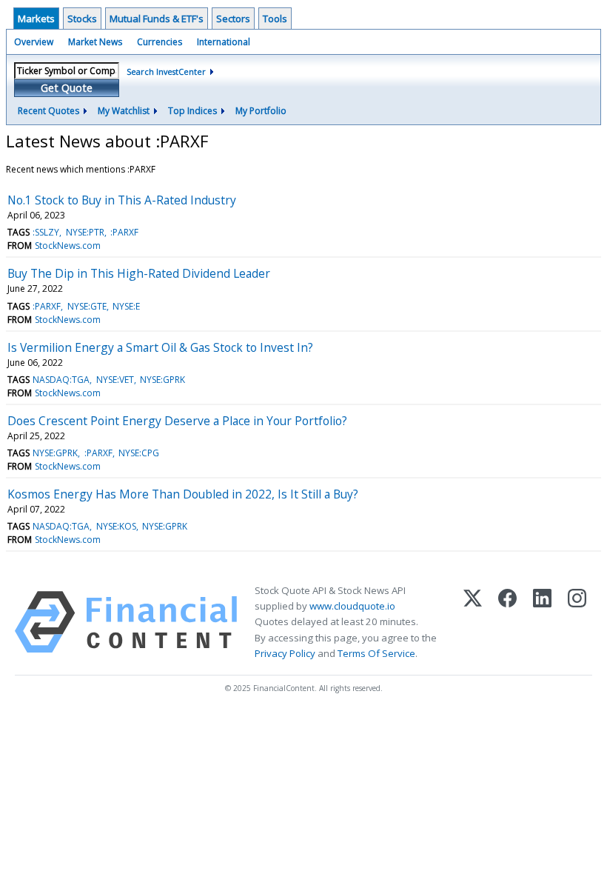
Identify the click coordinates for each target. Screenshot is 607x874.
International (223, 42)
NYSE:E (126, 306)
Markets (36, 18)
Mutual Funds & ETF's (157, 18)
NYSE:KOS (116, 526)
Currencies (159, 42)
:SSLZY (46, 232)
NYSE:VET (115, 379)
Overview (33, 42)
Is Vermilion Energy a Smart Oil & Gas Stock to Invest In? (160, 347)
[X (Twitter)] (472, 622)
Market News (95, 42)
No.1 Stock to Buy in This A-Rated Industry (121, 200)
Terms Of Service (376, 653)
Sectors (233, 18)
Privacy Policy (285, 653)
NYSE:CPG (138, 453)
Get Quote (67, 88)
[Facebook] (507, 622)
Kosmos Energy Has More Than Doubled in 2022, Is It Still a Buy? (182, 494)
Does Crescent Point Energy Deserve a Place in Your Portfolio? (177, 421)
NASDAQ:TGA (61, 379)
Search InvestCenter (166, 71)
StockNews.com (68, 245)
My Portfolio (260, 110)
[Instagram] (577, 622)
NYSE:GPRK (162, 379)
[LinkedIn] (542, 622)
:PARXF (124, 232)
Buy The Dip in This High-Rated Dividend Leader (138, 273)
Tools (275, 18)
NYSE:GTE (87, 306)
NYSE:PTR (85, 232)
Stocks (82, 18)
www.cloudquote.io (352, 606)
